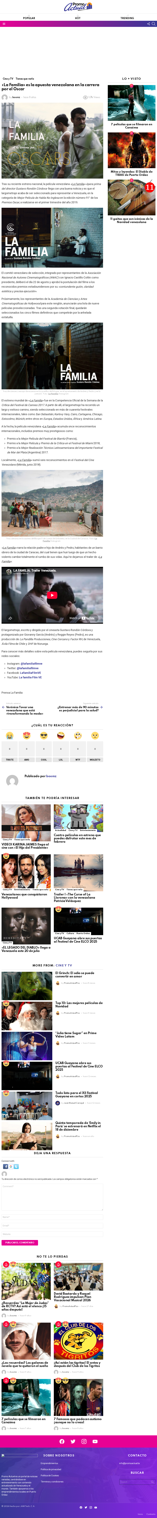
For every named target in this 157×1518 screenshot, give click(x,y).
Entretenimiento (88, 830)
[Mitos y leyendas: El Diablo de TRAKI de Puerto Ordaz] (131, 150)
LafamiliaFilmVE (30, 672)
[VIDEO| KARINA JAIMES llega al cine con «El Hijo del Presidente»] (26, 822)
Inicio (140, 1514)
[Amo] (6, 856)
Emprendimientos (49, 1463)
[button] (5, 1168)
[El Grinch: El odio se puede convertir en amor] (27, 986)
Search (152, 1482)
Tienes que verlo (22, 840)
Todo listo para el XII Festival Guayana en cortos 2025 (76, 1095)
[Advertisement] (78, 49)
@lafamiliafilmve (31, 663)
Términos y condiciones (52, 1481)
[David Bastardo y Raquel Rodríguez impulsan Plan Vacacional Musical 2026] (78, 1277)
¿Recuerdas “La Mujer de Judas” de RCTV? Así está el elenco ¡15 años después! (25, 1306)
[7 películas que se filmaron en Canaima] (26, 1397)
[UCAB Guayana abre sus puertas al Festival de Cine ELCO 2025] (78, 921)
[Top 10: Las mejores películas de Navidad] (27, 1016)
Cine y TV (7, 840)
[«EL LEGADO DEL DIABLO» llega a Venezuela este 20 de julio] (26, 926)
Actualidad (60, 830)
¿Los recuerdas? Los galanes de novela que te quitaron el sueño (25, 1364)
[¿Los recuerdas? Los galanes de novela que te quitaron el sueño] (26, 1341)
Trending (127, 18)
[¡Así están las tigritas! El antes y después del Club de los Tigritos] (78, 1341)
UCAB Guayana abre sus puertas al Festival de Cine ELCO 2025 (78, 940)
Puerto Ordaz (83, 934)
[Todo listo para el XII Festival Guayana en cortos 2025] (27, 1106)
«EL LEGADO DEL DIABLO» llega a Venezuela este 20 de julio (26, 949)
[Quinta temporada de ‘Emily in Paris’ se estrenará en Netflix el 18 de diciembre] (27, 1136)
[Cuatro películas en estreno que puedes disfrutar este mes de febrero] (78, 818)
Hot (77, 18)
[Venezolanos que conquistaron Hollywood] (26, 872)
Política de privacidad (51, 1469)
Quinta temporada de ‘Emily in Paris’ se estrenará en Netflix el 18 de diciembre (78, 1126)
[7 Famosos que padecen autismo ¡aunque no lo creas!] (78, 1397)
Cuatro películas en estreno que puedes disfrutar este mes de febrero (77, 839)
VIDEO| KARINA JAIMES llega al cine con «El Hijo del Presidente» (25, 846)
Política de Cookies (50, 1475)
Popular (29, 18)
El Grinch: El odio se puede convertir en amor (74, 975)
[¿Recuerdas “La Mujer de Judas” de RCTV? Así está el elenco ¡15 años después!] (26, 1281)
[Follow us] (148, 24)
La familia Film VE (30, 677)
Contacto (150, 1514)
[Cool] (65, 1380)
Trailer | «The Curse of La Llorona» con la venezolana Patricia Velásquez (74, 898)
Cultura (70, 934)
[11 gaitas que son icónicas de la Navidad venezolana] (131, 197)
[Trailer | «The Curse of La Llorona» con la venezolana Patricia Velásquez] (78, 872)
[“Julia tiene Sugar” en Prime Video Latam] (27, 1046)
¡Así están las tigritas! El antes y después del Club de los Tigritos (77, 1364)
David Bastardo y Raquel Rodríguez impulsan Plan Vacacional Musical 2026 (72, 1297)
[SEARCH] (153, 24)
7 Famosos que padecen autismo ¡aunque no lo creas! (77, 1421)
